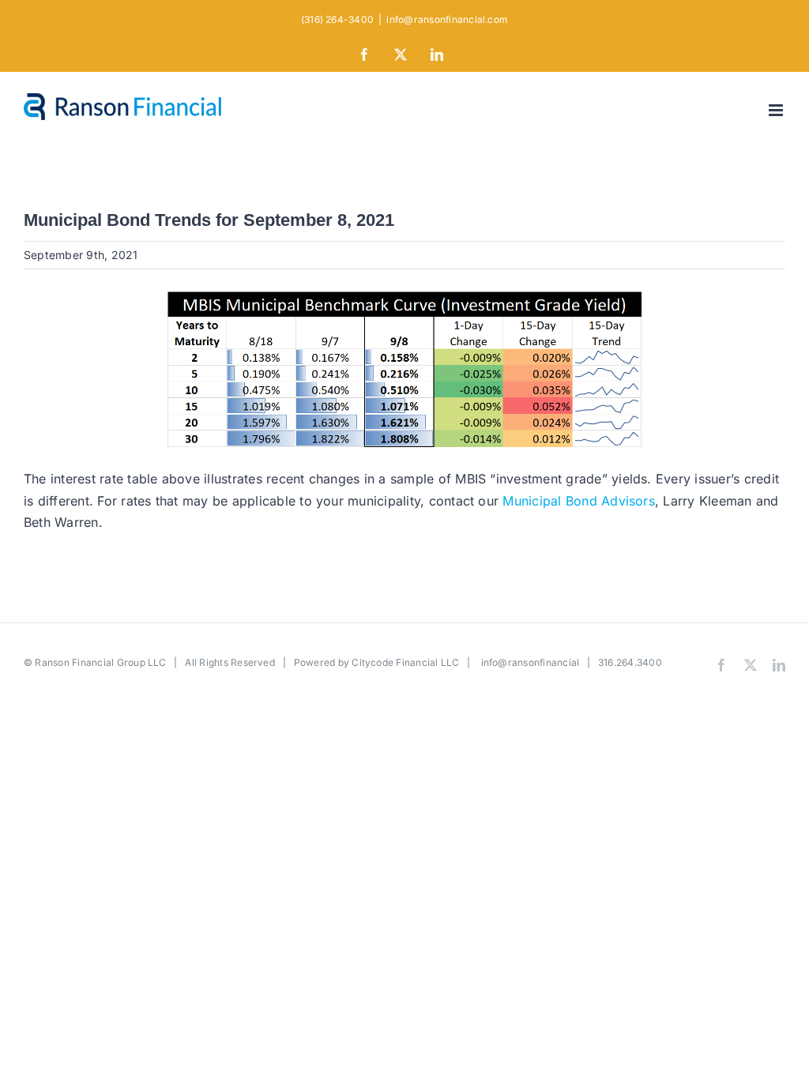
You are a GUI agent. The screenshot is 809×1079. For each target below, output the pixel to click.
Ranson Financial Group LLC (100, 662)
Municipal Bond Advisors (578, 501)
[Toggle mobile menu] (777, 110)
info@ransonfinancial (530, 662)
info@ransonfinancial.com (447, 19)
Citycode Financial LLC (405, 662)
